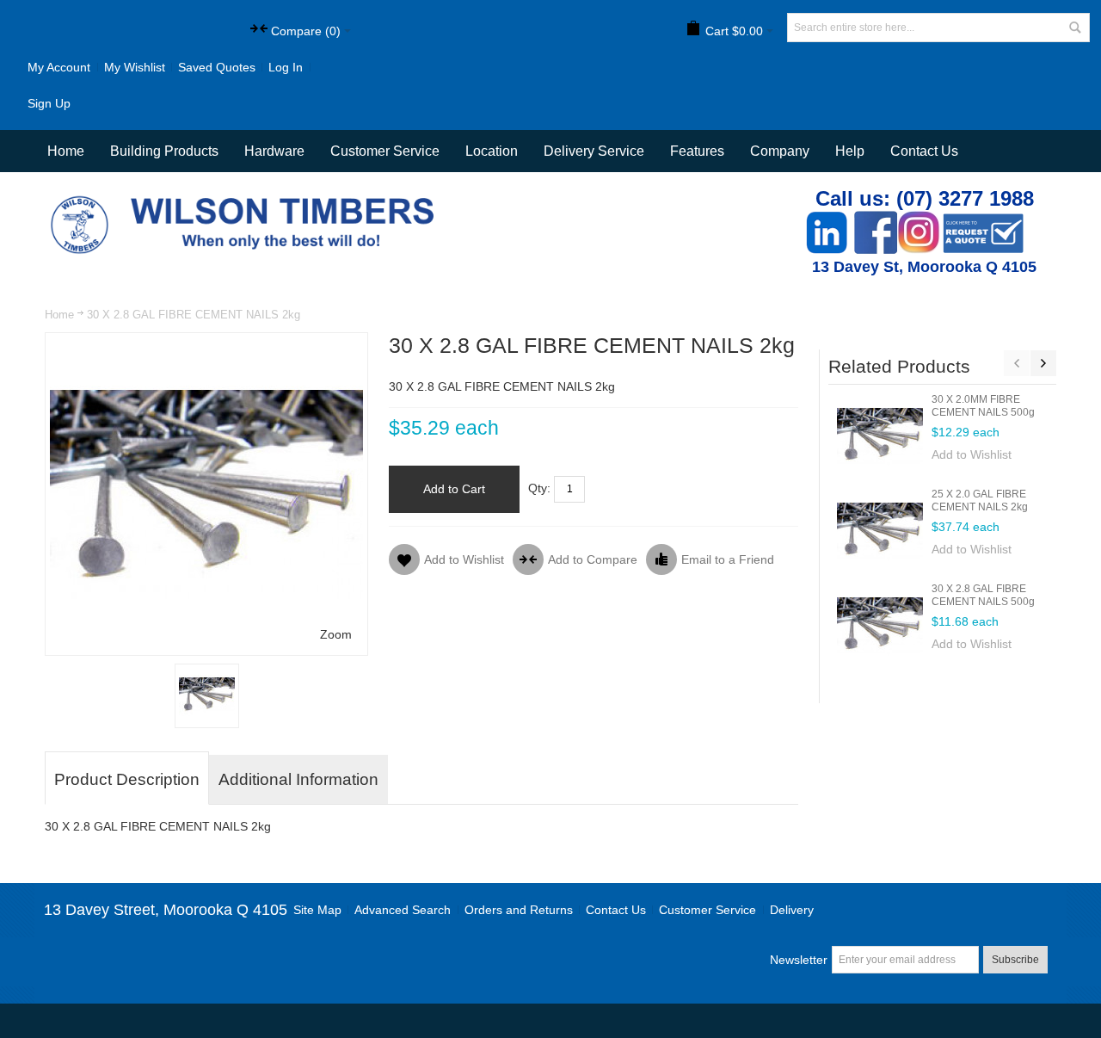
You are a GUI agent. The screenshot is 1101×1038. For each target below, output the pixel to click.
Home (59, 314)
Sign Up (49, 103)
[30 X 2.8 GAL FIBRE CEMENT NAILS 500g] (880, 626)
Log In (285, 67)
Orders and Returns (518, 910)
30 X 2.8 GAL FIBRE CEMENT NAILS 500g (983, 595)
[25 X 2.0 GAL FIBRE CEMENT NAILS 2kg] (880, 531)
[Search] (1075, 27)
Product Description (127, 779)
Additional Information (298, 779)
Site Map (317, 910)
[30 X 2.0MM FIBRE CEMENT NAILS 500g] (880, 436)
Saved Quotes (216, 67)
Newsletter (798, 960)
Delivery (792, 910)
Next (1043, 363)
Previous (1017, 363)
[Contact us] (983, 220)
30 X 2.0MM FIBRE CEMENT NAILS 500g (983, 405)
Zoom (336, 634)
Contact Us (924, 151)
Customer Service (707, 910)
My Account (59, 67)
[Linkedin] (826, 220)
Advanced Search (402, 910)
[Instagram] (918, 220)
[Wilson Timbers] (246, 198)
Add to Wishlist (972, 454)
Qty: (539, 488)
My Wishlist (134, 67)
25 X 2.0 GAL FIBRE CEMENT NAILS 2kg (980, 500)
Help (849, 151)
